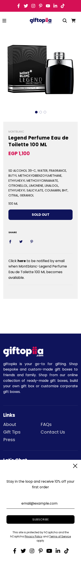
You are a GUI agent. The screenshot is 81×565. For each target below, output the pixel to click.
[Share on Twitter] (21, 241)
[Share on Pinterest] (32, 241)
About (9, 424)
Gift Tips (12, 432)
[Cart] (73, 20)
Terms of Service (60, 536)
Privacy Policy (33, 536)
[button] (36, 112)
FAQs (46, 424)
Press (9, 440)
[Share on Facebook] (10, 241)
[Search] (64, 20)
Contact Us (53, 432)
